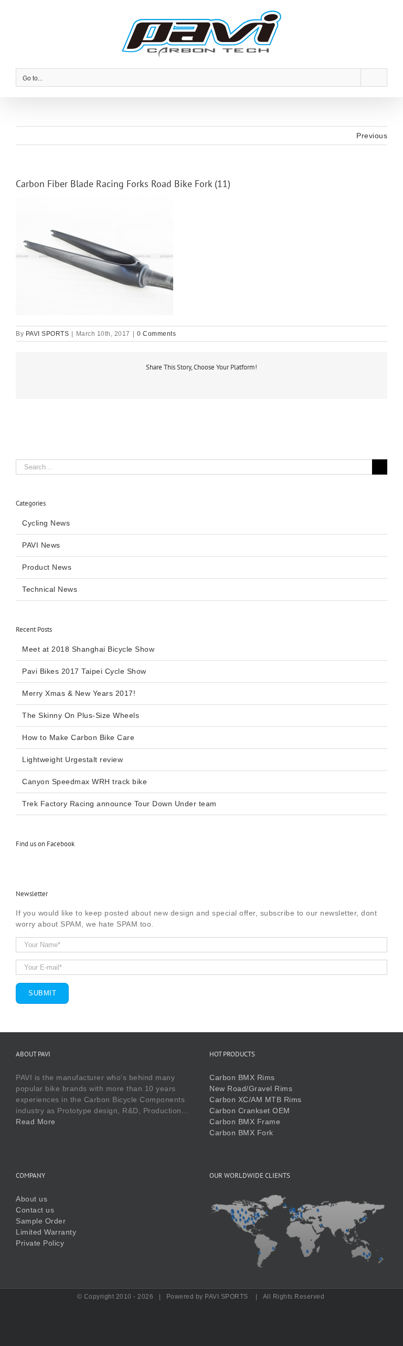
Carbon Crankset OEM (249, 1110)
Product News (46, 567)
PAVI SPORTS (47, 333)
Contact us (35, 1210)
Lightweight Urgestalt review (72, 759)
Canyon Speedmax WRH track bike (84, 781)
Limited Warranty (46, 1232)
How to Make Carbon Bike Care (78, 737)
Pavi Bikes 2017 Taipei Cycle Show (84, 671)
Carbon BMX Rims (242, 1077)
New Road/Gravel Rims (250, 1088)
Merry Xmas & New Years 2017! (78, 693)
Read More (36, 1121)
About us (31, 1199)
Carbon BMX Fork (241, 1132)
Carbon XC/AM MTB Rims (255, 1099)
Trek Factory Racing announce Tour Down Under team (119, 803)
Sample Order (41, 1221)
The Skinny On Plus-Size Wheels (80, 715)
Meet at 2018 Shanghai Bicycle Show (88, 649)
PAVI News (41, 545)
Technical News (49, 589)
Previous (371, 135)
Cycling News (46, 523)
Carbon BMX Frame (244, 1121)
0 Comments (156, 333)
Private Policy (40, 1243)
